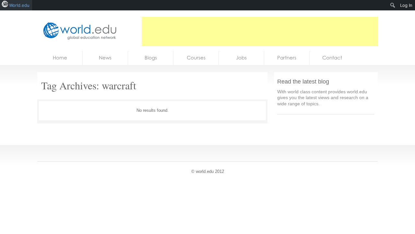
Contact (332, 58)
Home (60, 58)
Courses (196, 58)
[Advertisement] (260, 31)
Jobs (241, 58)
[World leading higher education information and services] (77, 30)
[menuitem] (393, 5)
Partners (286, 58)
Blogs (151, 58)
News (105, 58)
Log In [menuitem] (406, 5)
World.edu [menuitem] (19, 5)
